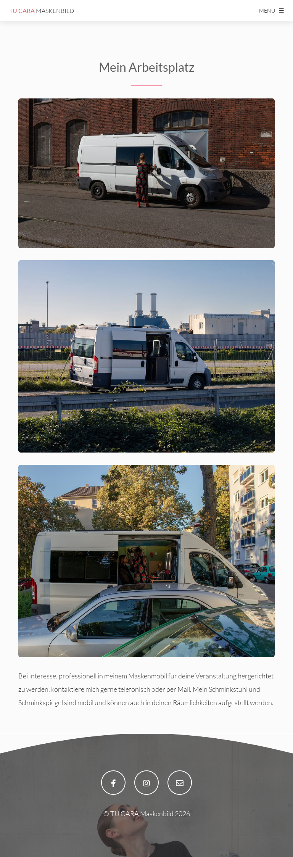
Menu (267, 10)
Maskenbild (41, 10)
